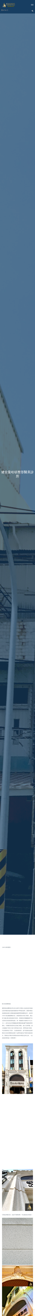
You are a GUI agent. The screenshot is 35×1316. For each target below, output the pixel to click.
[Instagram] (7, 10)
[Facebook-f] (2, 10)
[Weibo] (4, 10)
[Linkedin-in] (5, 10)
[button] (32, 11)
